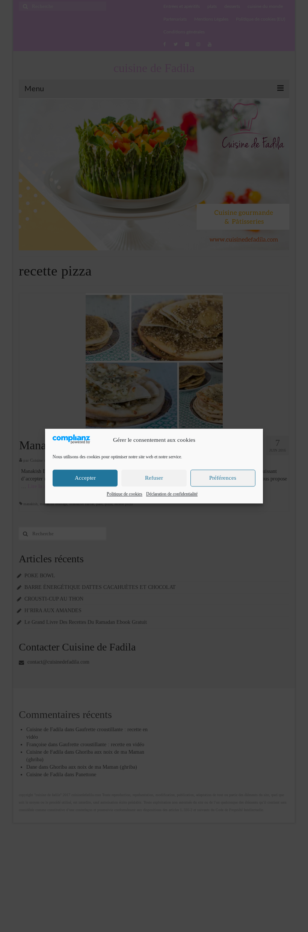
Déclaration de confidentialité (172, 494)
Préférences (222, 478)
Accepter (85, 478)
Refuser (154, 478)
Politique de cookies (124, 494)
